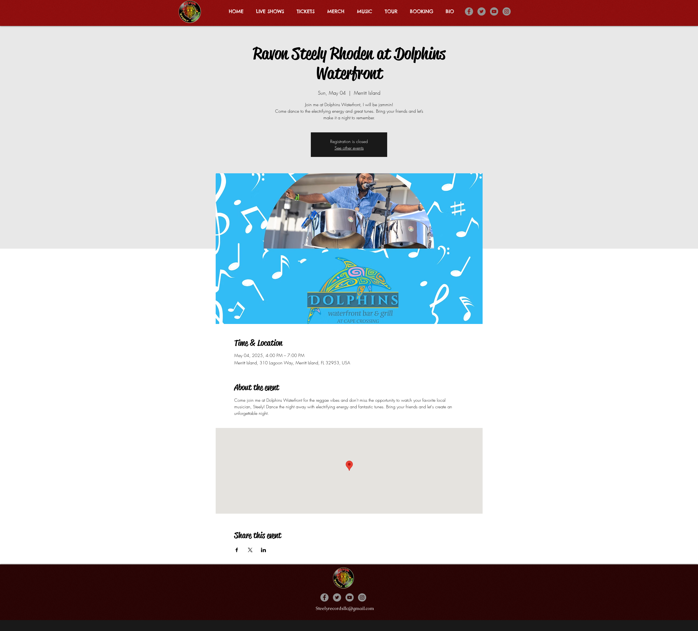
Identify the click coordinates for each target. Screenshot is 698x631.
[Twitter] (481, 11)
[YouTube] (494, 11)
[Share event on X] (250, 550)
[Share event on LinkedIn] (263, 550)
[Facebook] (469, 11)
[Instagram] (507, 11)
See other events (349, 148)
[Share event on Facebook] (236, 550)
